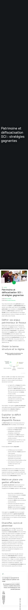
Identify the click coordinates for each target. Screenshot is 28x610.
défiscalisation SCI (18, 305)
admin (5, 287)
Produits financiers (11, 300)
